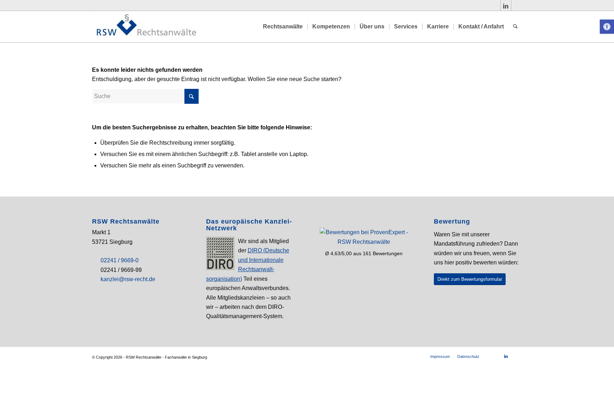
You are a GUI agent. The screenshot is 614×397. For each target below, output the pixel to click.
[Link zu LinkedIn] (506, 5)
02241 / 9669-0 (120, 260)
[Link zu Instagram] (516, 5)
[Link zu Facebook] (495, 5)
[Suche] (515, 26)
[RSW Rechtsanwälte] (145, 26)
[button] (607, 27)
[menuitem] (282, 26)
